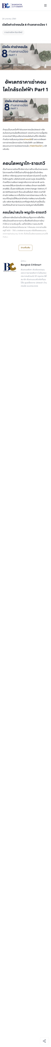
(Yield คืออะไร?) (36, 146)
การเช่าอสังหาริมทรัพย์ (13, 32)
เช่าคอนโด (28, 139)
